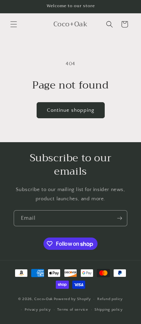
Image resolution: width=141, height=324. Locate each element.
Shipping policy (108, 310)
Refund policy (110, 299)
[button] (13, 24)
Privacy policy (38, 310)
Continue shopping (70, 110)
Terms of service (72, 310)
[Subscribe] (119, 218)
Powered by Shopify (72, 299)
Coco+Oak (43, 299)
